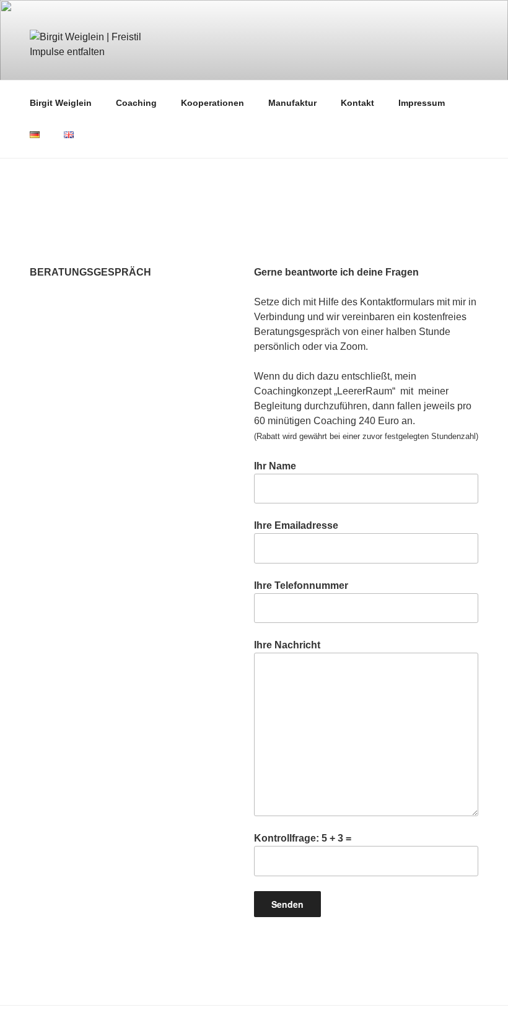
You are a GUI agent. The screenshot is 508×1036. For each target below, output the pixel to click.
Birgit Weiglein (61, 103)
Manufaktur (292, 103)
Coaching (136, 103)
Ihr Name (275, 466)
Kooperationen (212, 103)
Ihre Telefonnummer (301, 585)
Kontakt (357, 103)
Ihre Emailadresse (296, 525)
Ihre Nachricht (287, 645)
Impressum (421, 103)
